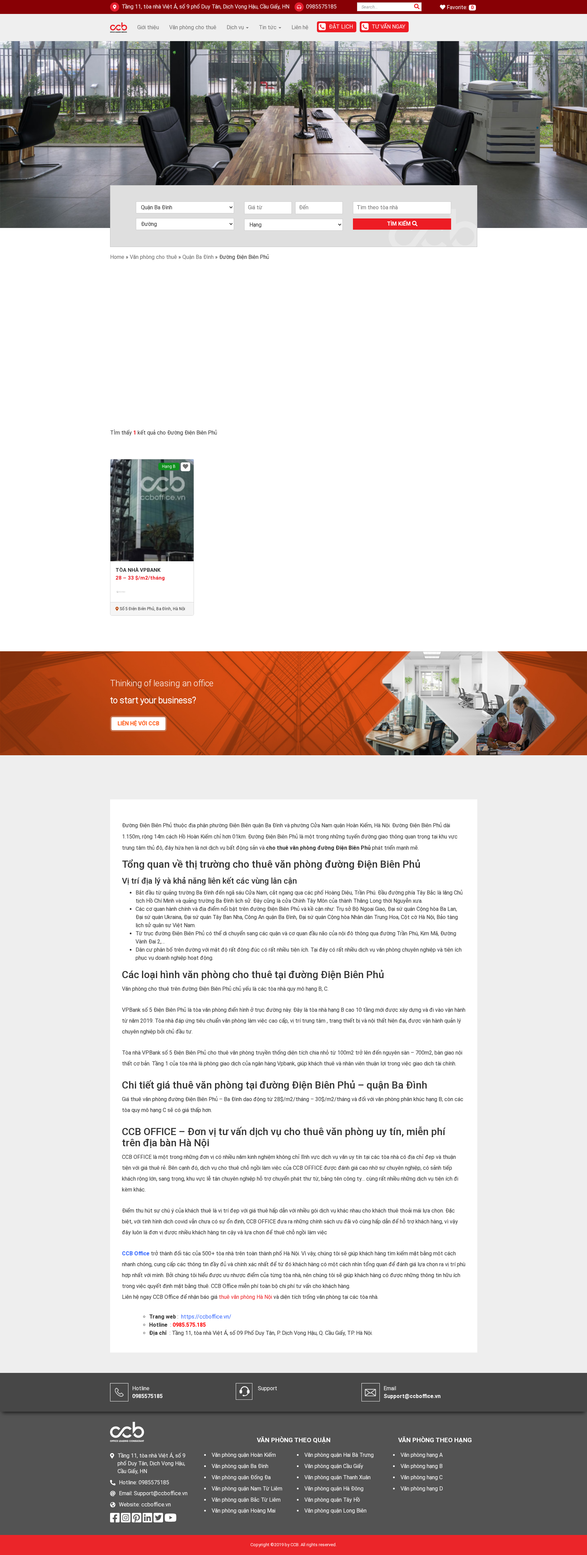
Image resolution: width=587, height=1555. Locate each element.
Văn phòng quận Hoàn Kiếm (244, 1455)
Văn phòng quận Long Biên (335, 1510)
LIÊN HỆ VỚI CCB (138, 723)
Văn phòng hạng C (422, 1477)
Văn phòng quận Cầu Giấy (333, 1466)
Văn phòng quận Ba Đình (240, 1466)
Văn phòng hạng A (422, 1455)
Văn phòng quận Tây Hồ (332, 1500)
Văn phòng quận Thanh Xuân (337, 1477)
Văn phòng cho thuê (192, 27)
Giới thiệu (148, 27)
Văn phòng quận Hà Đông (333, 1488)
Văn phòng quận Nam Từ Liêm (247, 1488)
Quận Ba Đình (198, 257)
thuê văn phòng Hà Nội (245, 1297)
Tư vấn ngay (388, 26)
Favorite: (458, 7)
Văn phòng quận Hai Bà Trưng (339, 1455)
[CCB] (118, 27)
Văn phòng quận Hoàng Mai (243, 1510)
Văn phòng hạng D (422, 1488)
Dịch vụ (236, 27)
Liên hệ (299, 27)
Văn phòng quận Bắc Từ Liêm (246, 1500)
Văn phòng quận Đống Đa (241, 1477)
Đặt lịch (341, 26)
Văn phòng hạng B (422, 1466)
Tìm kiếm (399, 223)
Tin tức (268, 27)
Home (117, 257)
